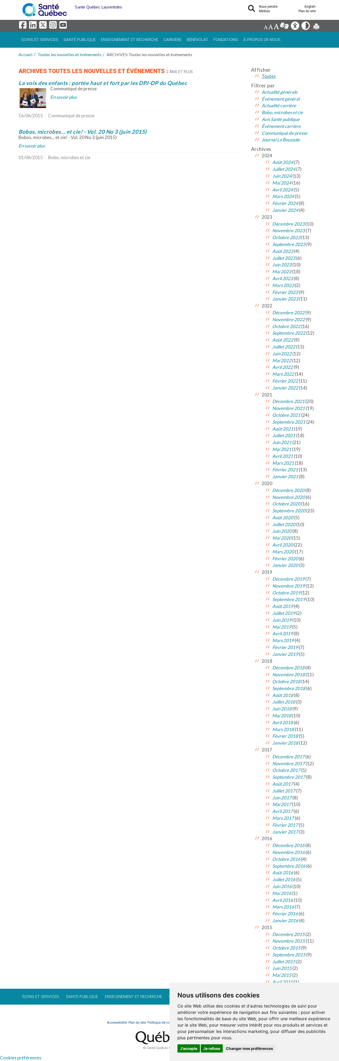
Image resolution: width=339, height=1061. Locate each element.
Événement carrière (281, 126)
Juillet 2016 (283, 879)
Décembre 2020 (288, 490)
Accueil (26, 54)
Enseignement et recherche (129, 39)
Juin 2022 (282, 353)
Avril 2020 (282, 545)
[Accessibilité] (295, 27)
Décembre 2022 (288, 312)
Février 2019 (285, 647)
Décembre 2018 (288, 667)
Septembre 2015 (288, 954)
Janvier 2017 (285, 832)
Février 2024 (285, 203)
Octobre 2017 (286, 770)
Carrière (172, 39)
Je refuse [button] (211, 1048)
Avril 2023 (282, 278)
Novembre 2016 (288, 852)
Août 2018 (282, 695)
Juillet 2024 (283, 169)
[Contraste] (306, 27)
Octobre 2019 (286, 593)
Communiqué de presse (284, 133)
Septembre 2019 (288, 599)
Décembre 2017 (288, 756)
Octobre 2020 (286, 504)
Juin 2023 (282, 264)
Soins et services (39, 39)
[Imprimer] (316, 27)
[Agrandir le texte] (276, 27)
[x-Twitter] (44, 26)
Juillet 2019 (283, 613)
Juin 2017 (282, 797)
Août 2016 (282, 872)
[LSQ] (284, 27)
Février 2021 (285, 469)
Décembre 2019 (288, 579)
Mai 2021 (281, 449)
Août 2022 (282, 340)
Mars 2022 (283, 374)
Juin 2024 (282, 176)
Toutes (269, 76)
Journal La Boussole (281, 139)
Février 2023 (285, 292)
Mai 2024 (281, 183)
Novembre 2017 (288, 763)
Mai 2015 (281, 975)
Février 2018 (285, 736)
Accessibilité (117, 1022)
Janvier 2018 (285, 743)
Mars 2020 (283, 551)
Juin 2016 (282, 886)
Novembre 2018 (288, 674)
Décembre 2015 (288, 934)
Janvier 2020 (285, 565)
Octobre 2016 (286, 859)
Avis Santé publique (281, 119)
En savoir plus (63, 97)
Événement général (281, 99)
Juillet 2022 (283, 347)
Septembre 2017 (288, 777)
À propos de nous (261, 39)
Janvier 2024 (285, 210)
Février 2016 (285, 913)
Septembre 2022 (288, 333)
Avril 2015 (282, 982)
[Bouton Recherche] (71, 5)
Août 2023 (282, 251)
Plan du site (307, 11)
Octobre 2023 (286, 237)
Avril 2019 (282, 633)
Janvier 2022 (285, 388)
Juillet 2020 (283, 524)
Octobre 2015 (286, 948)
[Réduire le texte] (265, 27)
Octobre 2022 (286, 326)
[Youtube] (63, 26)
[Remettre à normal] (270, 27)
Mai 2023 (281, 271)
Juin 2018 (282, 708)
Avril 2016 (282, 900)
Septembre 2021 (288, 422)
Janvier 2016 (285, 920)
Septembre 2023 (288, 244)
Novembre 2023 (288, 230)
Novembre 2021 (288, 408)
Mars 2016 (283, 907)
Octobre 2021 (286, 415)
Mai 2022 (281, 360)
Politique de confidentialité (168, 1022)
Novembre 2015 (288, 941)
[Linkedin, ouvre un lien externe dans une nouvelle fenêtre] (34, 26)
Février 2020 (285, 558)
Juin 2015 (282, 968)
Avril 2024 (282, 189)
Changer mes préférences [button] (249, 1048)
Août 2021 (282, 429)
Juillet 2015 (283, 961)
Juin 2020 (282, 531)
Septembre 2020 (288, 510)
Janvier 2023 (285, 299)
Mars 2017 (283, 818)
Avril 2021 (282, 456)
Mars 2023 (283, 285)
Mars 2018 (283, 729)
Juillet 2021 (283, 435)
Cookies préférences (20, 1057)
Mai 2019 (281, 627)
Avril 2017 (282, 811)
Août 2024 (282, 162)
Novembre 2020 (288, 497)
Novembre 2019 (288, 586)
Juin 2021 (282, 442)
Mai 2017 (281, 804)
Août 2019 (282, 606)
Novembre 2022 (288, 319)
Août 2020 (282, 517)
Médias (264, 11)
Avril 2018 (282, 722)
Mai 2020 (281, 538)
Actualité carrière (279, 105)
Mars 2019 (283, 640)
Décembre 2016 (288, 845)
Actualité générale (279, 92)
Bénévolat (197, 39)
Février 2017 (285, 825)
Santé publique (80, 39)
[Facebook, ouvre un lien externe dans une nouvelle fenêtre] (24, 26)
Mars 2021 (283, 463)
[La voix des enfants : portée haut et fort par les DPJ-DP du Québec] (33, 98)
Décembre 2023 (288, 224)
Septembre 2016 (288, 866)
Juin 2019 (282, 620)
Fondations (225, 39)
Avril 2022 (282, 367)
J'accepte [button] (188, 1048)
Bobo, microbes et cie (282, 112)
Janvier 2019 (285, 654)
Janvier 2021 (285, 476)
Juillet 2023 (283, 258)
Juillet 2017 (283, 791)
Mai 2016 (281, 893)
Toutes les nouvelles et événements (69, 54)
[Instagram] (54, 26)
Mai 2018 (281, 715)
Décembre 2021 (288, 401)
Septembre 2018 (288, 688)
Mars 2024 (283, 196)
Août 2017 (282, 784)
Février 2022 (285, 381)
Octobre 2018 (286, 681)
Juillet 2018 (283, 702)
